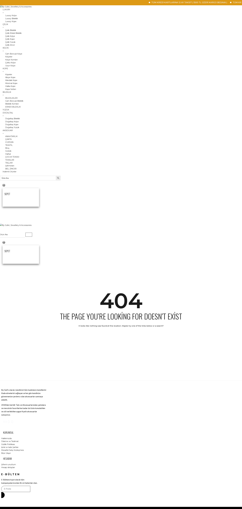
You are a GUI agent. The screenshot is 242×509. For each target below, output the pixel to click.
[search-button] (28, 235)
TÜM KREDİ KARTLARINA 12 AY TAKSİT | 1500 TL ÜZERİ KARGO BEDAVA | (181, 2)
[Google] (9, 422)
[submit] (3, 495)
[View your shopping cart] (4, 188)
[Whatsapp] (12, 422)
